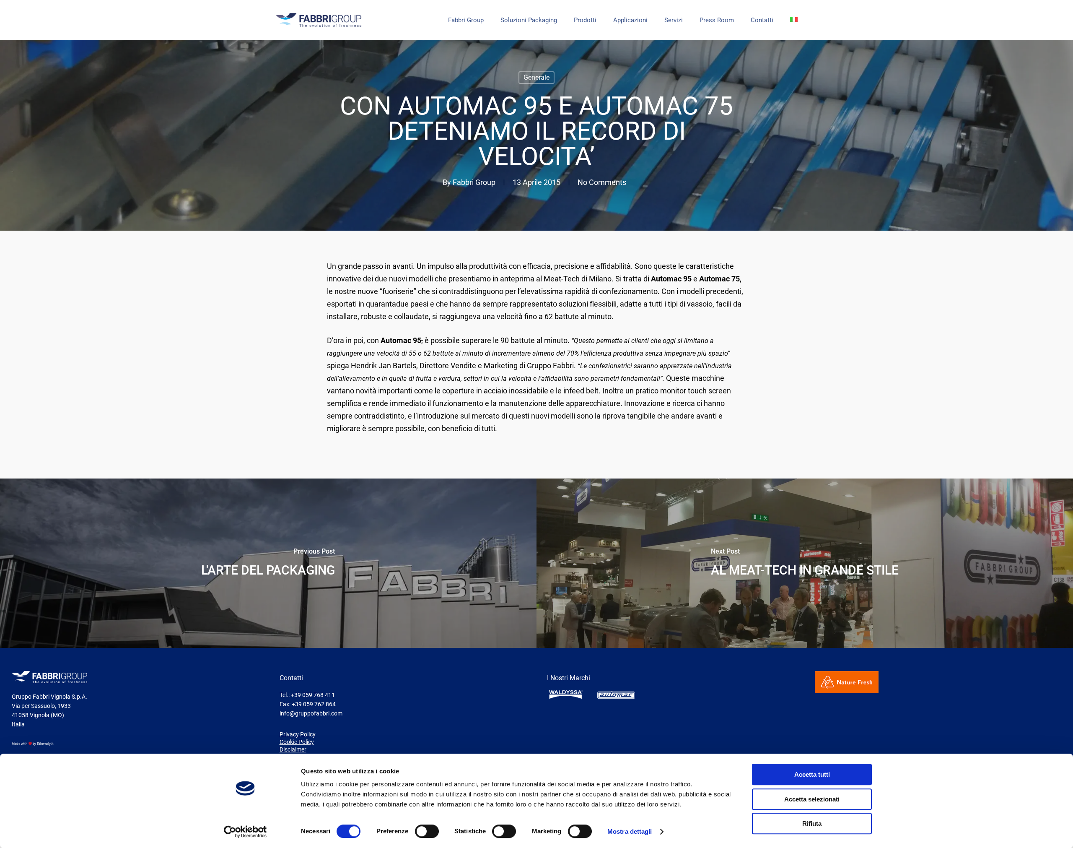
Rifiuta (812, 823)
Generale (536, 77)
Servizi (673, 20)
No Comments (602, 182)
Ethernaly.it (45, 744)
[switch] (427, 831)
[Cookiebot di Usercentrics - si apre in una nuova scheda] (245, 831)
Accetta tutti (812, 774)
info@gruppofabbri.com (311, 713)
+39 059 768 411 (313, 695)
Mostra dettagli (629, 831)
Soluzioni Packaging (528, 20)
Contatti (762, 20)
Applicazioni (630, 20)
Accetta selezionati (812, 799)
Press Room (717, 20)
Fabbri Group (466, 20)
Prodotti (585, 20)
